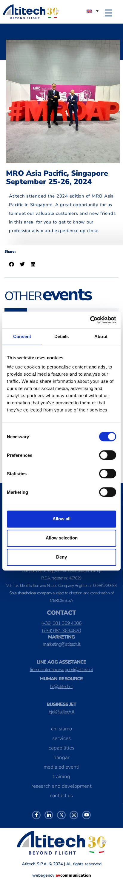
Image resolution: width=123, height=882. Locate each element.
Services (61, 738)
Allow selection (62, 537)
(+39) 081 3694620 (61, 630)
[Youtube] (86, 815)
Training (61, 776)
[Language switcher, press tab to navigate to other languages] (92, 11)
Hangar (61, 757)
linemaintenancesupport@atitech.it (61, 669)
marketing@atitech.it (61, 644)
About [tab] (100, 336)
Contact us (61, 795)
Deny (61, 556)
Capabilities (61, 747)
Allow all (61, 518)
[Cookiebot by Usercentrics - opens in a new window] (90, 320)
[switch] (107, 455)
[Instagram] (74, 815)
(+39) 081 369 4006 (61, 623)
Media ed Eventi (61, 767)
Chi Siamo (61, 728)
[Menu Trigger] (108, 12)
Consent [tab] (22, 336)
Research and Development (61, 786)
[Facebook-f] (36, 815)
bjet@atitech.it (61, 712)
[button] (12, 264)
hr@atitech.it (61, 686)
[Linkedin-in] (48, 815)
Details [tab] (61, 336)
